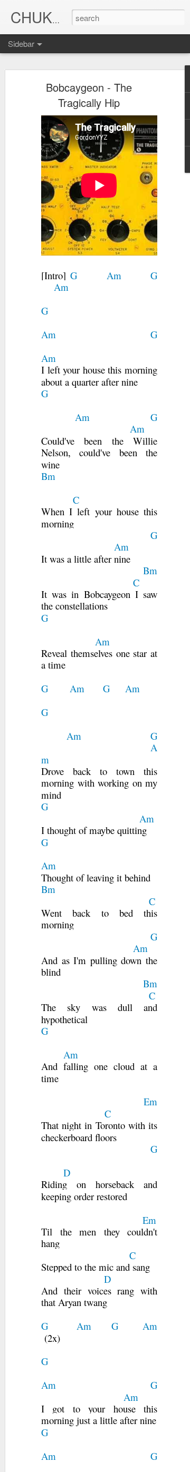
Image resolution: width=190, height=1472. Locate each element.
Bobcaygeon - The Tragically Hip (89, 95)
